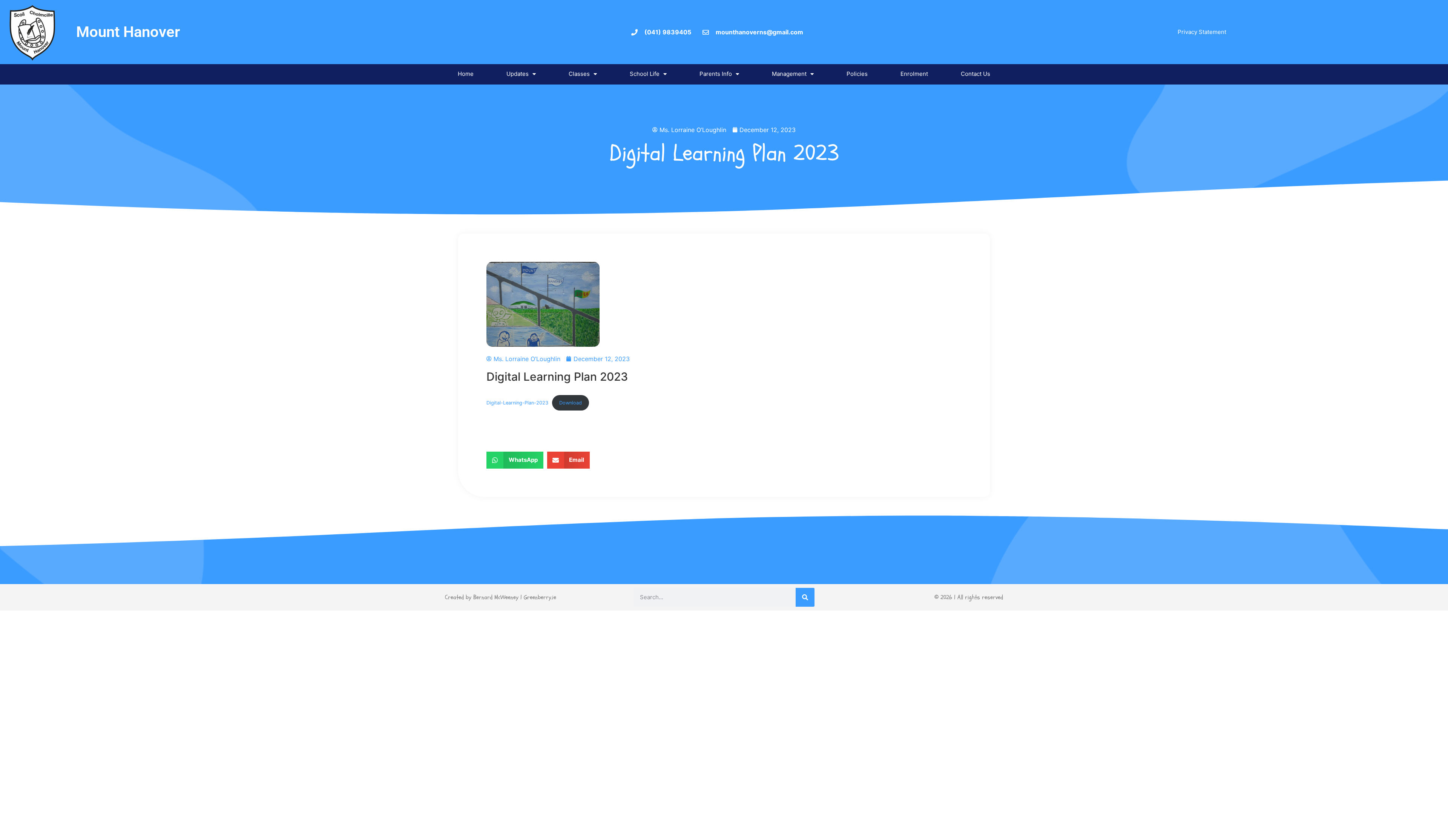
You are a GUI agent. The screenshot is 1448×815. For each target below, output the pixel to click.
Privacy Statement (1202, 31)
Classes (579, 73)
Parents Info (715, 73)
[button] (514, 460)
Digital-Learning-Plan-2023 (517, 403)
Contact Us (975, 73)
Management (789, 73)
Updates (517, 73)
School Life (645, 73)
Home (466, 73)
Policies (857, 73)
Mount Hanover (128, 32)
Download (570, 403)
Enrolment (914, 73)
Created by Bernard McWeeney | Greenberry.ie (500, 597)
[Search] (805, 597)
